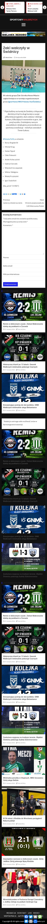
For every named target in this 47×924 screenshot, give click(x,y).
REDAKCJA (11, 913)
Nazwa (6, 257)
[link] (24, 102)
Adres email (7, 266)
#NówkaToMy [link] (9, 139)
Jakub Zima (8, 57)
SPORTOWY (23, 19)
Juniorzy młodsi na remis (12, 201)
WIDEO (36, 913)
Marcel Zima (21, 329)
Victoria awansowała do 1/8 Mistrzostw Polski (34, 203)
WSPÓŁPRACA (10, 916)
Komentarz (8, 225)
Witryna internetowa (11, 274)
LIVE (30, 913)
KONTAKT (21, 913)
